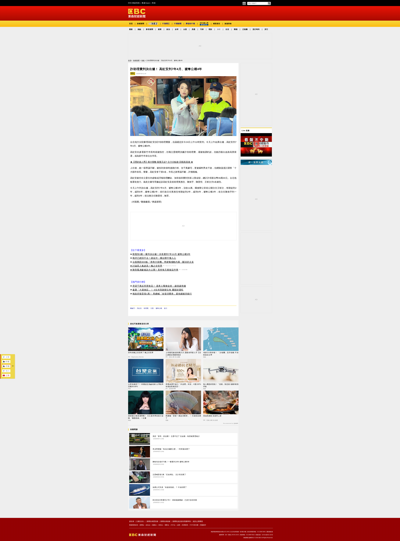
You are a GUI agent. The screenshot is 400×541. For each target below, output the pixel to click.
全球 (176, 29)
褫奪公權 (159, 308)
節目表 (131, 521)
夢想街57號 (190, 23)
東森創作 (203, 525)
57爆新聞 (177, 23)
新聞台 (142, 525)
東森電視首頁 (133, 525)
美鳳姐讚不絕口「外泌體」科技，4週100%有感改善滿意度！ (183, 385)
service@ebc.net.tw (267, 534)
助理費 (146, 308)
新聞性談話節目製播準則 (181, 521)
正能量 (245, 29)
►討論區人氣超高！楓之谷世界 (146, 266)
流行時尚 (256, 29)
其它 (266, 29)
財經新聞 (140, 23)
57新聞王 (166, 23)
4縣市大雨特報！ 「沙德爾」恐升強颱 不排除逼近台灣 (221, 354)
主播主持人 (140, 521)
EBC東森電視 (134, 3)
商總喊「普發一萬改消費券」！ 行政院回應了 (183, 417)
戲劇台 (154, 525)
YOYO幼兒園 (194, 525)
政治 (168, 29)
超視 (178, 525)
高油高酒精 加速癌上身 (212, 416)
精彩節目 (216, 23)
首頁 (131, 23)
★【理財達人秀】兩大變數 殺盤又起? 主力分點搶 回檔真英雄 (160, 162)
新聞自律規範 (165, 521)
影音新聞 (149, 29)
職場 (236, 29)
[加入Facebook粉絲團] (6, 372)
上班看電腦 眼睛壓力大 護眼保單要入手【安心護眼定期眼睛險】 (183, 354)
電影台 (167, 525)
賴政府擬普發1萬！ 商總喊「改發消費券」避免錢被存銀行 (162, 293)
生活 (227, 29)
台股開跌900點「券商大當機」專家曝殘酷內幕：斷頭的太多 (163, 262)
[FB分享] (6, 358)
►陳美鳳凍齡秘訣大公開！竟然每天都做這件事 (154, 270)
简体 (154, 3)
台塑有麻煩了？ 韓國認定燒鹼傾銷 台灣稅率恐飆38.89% (145, 385)
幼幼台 (161, 525)
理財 (210, 29)
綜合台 (148, 525)
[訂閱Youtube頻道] (6, 376)
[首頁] (136, 13)
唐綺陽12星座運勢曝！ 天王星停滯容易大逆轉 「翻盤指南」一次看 (145, 417)
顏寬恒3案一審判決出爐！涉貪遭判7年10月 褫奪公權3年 (161, 254)
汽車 (202, 29)
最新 (131, 29)
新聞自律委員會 (152, 521)
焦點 (139, 29)
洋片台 (173, 525)
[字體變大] (6, 362)
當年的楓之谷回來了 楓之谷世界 (140, 352)
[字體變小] (6, 367)
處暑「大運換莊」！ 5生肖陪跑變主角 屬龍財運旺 (157, 290)
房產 (193, 29)
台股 (185, 29)
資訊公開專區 (198, 521)
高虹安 (139, 308)
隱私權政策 (270, 531)
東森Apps (146, 3)
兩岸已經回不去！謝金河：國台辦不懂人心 (154, 258)
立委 (152, 308)
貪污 (165, 308)
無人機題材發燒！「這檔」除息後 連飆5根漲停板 (221, 385)
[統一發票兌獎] (256, 164)
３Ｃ (219, 29)
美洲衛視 (185, 525)
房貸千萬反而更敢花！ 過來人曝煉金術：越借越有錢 (159, 286)
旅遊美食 (228, 23)
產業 (160, 29)
